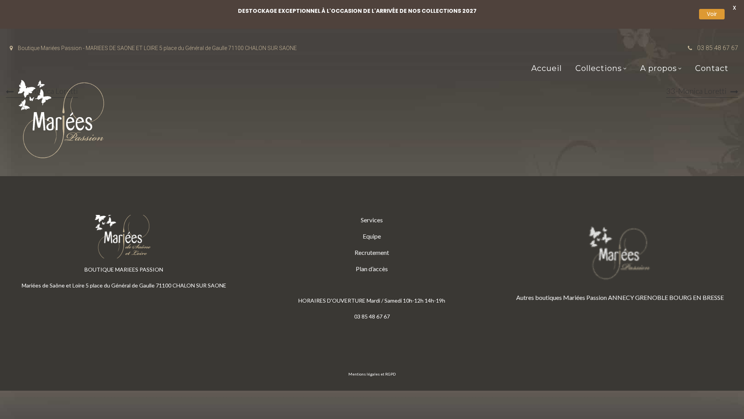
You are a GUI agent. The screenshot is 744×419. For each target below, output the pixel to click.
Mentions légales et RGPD (372, 374)
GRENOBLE (651, 297)
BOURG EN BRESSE (696, 297)
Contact (711, 68)
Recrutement (372, 252)
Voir (712, 14)
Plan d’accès (372, 268)
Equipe (372, 236)
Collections (598, 68)
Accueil (546, 68)
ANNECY (621, 297)
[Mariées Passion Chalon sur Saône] (64, 121)
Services (372, 219)
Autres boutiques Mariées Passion (561, 297)
